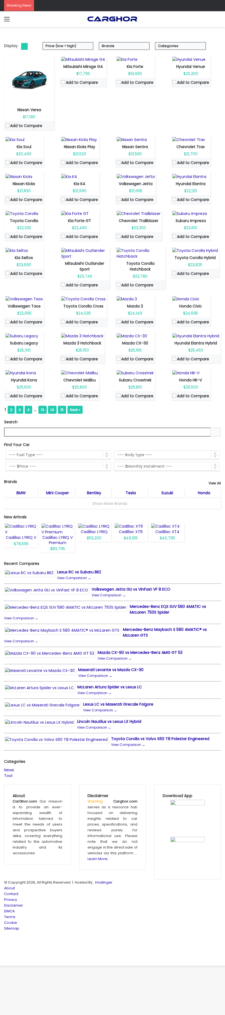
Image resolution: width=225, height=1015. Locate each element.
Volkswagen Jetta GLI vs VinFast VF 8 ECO (131, 589)
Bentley (94, 493)
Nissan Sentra (135, 146)
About (9, 888)
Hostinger (104, 882)
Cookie (10, 922)
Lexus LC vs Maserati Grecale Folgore (118, 704)
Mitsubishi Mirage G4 (83, 66)
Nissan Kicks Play (79, 146)
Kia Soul (24, 146)
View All (215, 483)
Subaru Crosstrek (135, 380)
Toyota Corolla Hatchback (140, 266)
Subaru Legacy (24, 343)
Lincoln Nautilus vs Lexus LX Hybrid (109, 721)
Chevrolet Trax (190, 146)
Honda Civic (190, 306)
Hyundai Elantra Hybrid (196, 343)
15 (62, 409)
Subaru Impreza (191, 220)
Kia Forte (135, 66)
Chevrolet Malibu (79, 380)
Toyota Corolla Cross (83, 306)
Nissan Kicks (24, 183)
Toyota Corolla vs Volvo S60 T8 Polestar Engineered (160, 738)
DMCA (9, 911)
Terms (9, 916)
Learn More (98, 858)
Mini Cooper (57, 493)
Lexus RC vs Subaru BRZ (79, 572)
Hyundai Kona (24, 380)
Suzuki (167, 493)
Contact (11, 893)
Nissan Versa (29, 110)
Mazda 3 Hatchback (82, 343)
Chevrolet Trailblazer (138, 220)
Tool (8, 775)
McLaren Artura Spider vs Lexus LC (109, 687)
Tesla (131, 493)
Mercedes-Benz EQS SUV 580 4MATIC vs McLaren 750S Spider (168, 609)
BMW (21, 493)
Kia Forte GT (79, 220)
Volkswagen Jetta (136, 183)
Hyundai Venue (190, 66)
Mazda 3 (135, 306)
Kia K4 (79, 183)
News (9, 770)
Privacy (10, 899)
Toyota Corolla (24, 220)
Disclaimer (13, 905)
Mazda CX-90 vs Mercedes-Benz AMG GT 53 (140, 652)
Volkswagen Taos (24, 306)
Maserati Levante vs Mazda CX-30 (111, 669)
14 (52, 409)
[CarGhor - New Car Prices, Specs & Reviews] (112, 19)
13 (42, 409)
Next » (75, 409)
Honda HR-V (190, 380)
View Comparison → (74, 578)
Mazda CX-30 (135, 343)
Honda (204, 493)
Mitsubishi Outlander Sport (84, 266)
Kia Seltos (24, 257)
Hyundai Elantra (191, 183)
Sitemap (11, 928)
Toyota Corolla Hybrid (195, 257)
